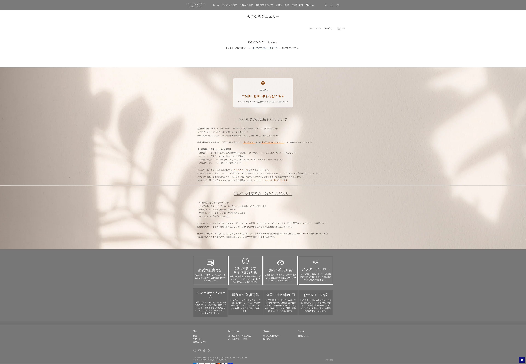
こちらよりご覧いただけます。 (275, 180)
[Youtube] (199, 350)
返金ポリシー (242, 357)
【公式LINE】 (249, 142)
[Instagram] (194, 350)
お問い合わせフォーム (319, 300)
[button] (329, 29)
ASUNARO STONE (205, 360)
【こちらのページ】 (240, 170)
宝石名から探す (200, 342)
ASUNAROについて (271, 336)
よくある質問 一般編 (237, 339)
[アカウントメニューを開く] (332, 5)
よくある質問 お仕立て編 (239, 336)
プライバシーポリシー (227, 357)
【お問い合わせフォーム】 (272, 142)
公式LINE (304, 300)
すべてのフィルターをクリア (264, 48)
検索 (195, 336)
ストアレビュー (269, 339)
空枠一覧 (197, 339)
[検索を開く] (326, 5)
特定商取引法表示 (200, 357)
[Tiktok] (204, 350)
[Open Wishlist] (522, 360)
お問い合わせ (303, 336)
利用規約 (213, 357)
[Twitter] (209, 350)
